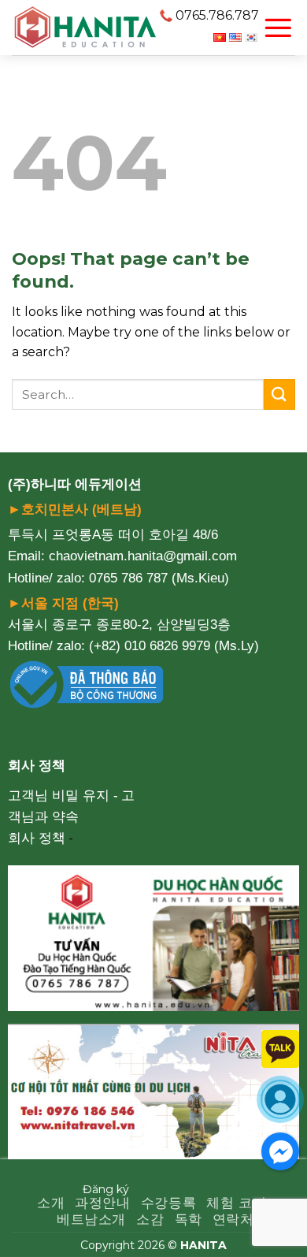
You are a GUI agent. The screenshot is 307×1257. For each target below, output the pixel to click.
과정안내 (102, 1203)
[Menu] (278, 27)
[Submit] (279, 394)
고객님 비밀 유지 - (63, 795)
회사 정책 (36, 838)
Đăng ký (106, 1189)
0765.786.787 (217, 15)
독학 (188, 1219)
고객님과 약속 (71, 806)
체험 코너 (236, 1203)
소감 (150, 1219)
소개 (51, 1203)
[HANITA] (85, 27)
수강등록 (168, 1203)
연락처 (233, 1219)
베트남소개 (91, 1219)
